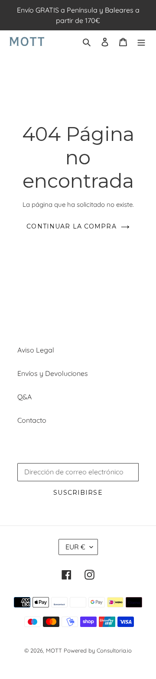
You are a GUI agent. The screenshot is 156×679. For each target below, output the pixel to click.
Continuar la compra (71, 226)
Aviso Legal (35, 350)
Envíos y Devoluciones (52, 373)
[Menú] (141, 41)
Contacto (31, 420)
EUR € (75, 546)
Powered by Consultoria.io (98, 650)
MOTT (54, 650)
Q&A (24, 396)
